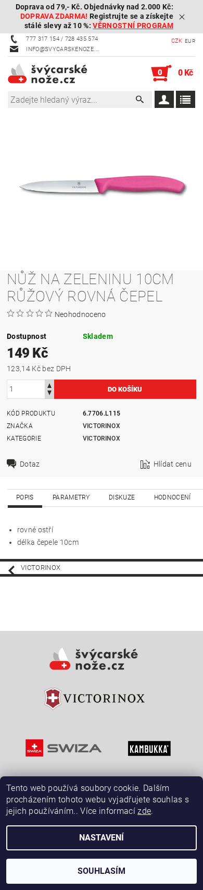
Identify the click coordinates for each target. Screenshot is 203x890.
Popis (25, 497)
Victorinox (101, 426)
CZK (177, 41)
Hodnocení (172, 497)
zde (144, 811)
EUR (190, 41)
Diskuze (122, 497)
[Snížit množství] (49, 394)
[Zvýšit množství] (49, 384)
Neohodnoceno (80, 314)
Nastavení (101, 838)
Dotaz (30, 464)
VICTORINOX (101, 438)
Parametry (71, 497)
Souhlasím (101, 871)
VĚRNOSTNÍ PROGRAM (133, 25)
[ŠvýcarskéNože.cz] (55, 73)
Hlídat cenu (173, 464)
